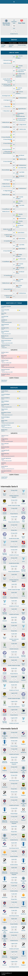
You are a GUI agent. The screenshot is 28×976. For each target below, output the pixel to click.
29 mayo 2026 (14, 558)
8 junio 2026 (14, 617)
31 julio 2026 (14, 935)
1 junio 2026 (14, 574)
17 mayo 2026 (14, 508)
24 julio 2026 (14, 927)
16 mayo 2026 (14, 490)
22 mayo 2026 (14, 525)
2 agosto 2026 (14, 701)
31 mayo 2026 (14, 800)
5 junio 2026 (14, 826)
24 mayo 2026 (14, 541)
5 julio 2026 (14, 859)
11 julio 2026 (14, 877)
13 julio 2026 (14, 652)
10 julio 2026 (14, 867)
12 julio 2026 (14, 625)
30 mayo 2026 (14, 566)
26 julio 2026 (14, 685)
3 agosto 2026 (14, 718)
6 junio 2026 (14, 592)
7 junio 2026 (14, 600)
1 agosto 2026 (14, 693)
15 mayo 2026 (14, 732)
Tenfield (3, 974)
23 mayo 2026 (14, 533)
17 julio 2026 (14, 902)
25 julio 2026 (14, 668)
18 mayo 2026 (14, 757)
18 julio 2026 (14, 660)
